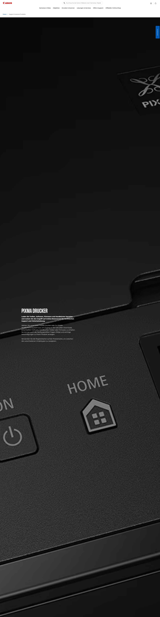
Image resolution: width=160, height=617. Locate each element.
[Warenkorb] (155, 3)
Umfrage (157, 32)
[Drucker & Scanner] (75, 8)
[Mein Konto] (151, 3)
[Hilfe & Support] (104, 8)
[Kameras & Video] (51, 8)
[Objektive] (60, 8)
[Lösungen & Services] (91, 8)
